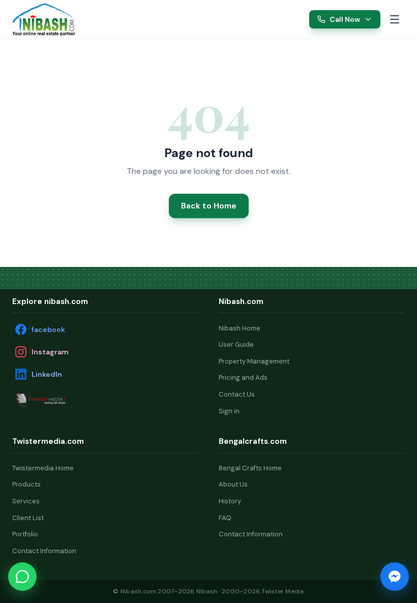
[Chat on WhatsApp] (22, 576)
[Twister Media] (63, 400)
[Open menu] (394, 19)
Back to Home (208, 205)
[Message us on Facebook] (394, 576)
